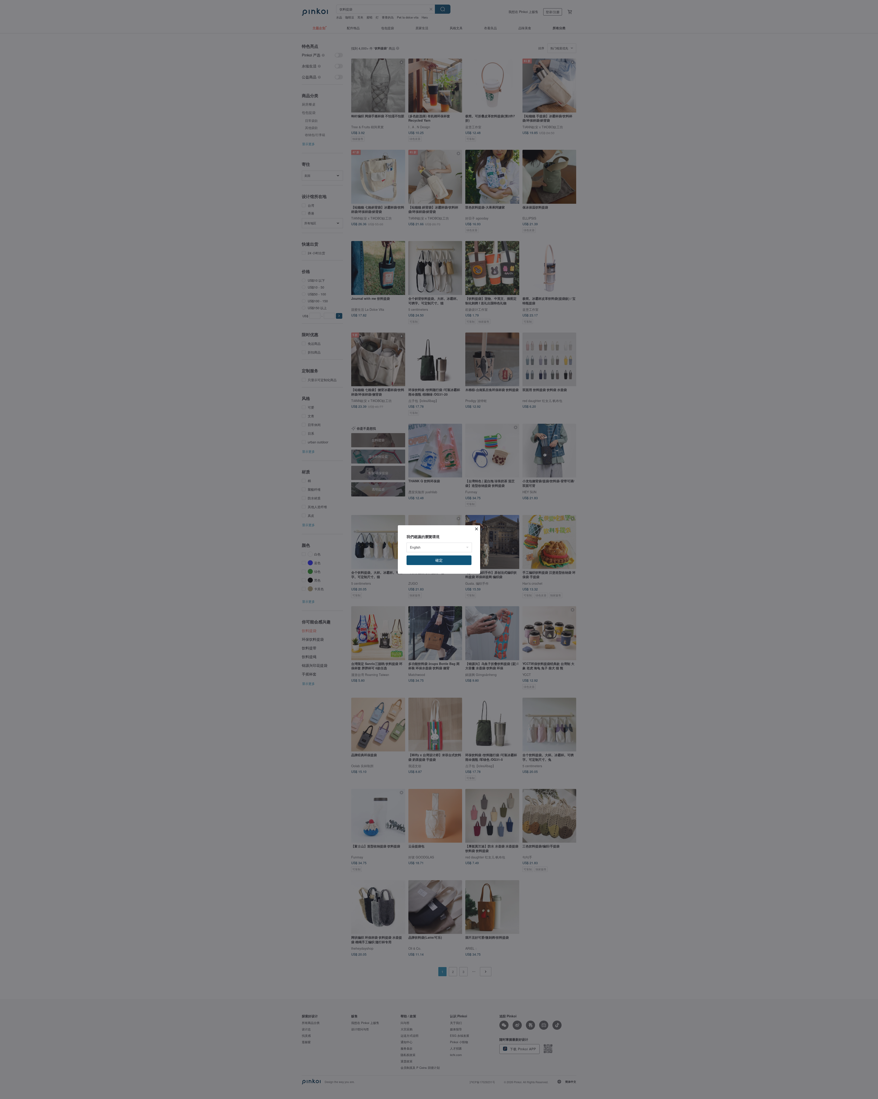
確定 (439, 560)
